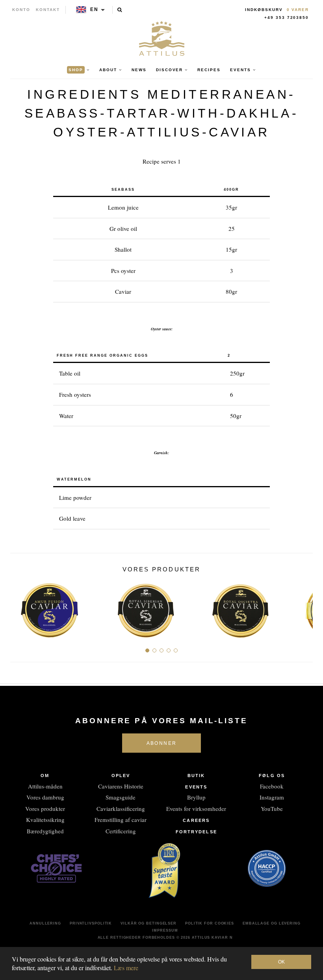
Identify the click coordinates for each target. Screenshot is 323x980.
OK (281, 962)
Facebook (272, 786)
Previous (19, 607)
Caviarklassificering (121, 808)
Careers (196, 820)
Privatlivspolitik (91, 923)
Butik (196, 775)
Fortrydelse (196, 831)
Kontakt (48, 9)
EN (94, 9)
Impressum (165, 930)
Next (304, 607)
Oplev (120, 775)
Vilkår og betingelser (148, 923)
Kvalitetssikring (45, 819)
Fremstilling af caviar (121, 819)
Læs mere (126, 967)
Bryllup (196, 797)
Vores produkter (45, 808)
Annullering (45, 923)
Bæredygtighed (45, 831)
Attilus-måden (45, 786)
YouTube (272, 808)
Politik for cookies (209, 923)
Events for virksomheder (196, 808)
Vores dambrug (45, 797)
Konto (21, 9)
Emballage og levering (272, 923)
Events (196, 787)
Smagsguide (121, 797)
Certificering (121, 831)
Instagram (272, 797)
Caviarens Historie (120, 786)
